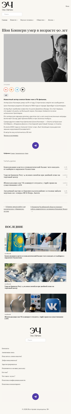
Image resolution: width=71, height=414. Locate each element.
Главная (4, 20)
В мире (13, 153)
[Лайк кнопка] (6, 95)
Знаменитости (19, 153)
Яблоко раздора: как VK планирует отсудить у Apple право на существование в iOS (30, 184)
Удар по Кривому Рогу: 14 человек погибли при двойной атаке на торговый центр (32, 176)
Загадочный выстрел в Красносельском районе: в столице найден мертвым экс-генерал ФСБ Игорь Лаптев (32, 192)
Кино (26, 153)
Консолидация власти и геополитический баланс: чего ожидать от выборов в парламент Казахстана (31, 168)
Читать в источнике (11, 135)
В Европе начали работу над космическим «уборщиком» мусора (15, 209)
